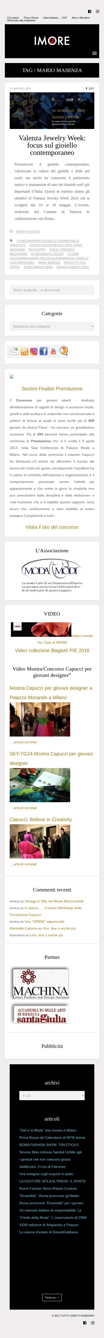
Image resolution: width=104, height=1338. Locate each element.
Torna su (50, 1297)
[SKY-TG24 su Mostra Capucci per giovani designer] (40, 801)
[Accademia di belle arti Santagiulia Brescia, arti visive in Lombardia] (40, 1024)
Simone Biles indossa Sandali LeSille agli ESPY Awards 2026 (50, 1153)
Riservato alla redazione (21, 20)
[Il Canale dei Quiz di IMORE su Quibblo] (63, 354)
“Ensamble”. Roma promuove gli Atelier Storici (49, 1197)
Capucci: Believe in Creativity (41, 819)
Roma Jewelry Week (38, 266)
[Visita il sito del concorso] (12, 377)
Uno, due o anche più (59, 928)
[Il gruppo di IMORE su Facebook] (43, 354)
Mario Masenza (49, 262)
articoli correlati (25, 742)
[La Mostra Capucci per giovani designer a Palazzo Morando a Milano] (40, 735)
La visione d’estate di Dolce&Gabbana (48, 1232)
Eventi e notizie (28, 231)
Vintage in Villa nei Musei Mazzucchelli (54, 901)
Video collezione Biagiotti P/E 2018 (52, 650)
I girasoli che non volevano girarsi (45, 1159)
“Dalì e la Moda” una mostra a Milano (47, 1130)
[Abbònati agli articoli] (24, 354)
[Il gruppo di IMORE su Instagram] (34, 354)
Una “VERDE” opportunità (44, 921)
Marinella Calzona (23, 928)
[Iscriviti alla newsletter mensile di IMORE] (14, 354)
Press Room (31, 17)
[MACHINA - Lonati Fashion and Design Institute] (40, 998)
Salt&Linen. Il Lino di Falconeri (42, 1167)
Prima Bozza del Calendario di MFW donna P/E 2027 (52, 1138)
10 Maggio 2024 (20, 88)
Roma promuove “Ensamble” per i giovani (51, 1203)
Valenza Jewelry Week (72, 266)
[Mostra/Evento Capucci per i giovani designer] (40, 857)
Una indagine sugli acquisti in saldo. (46, 1174)
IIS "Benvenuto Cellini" (47, 253)
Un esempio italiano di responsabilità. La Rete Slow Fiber (50, 1211)
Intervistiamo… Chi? (55, 17)
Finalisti (46, 388)
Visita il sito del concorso (52, 527)
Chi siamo (13, 17)
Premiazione (69, 388)
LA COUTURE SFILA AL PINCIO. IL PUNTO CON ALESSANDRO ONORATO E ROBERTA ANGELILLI (52, 1182)
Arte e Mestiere (81, 17)
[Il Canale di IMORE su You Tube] (53, 354)
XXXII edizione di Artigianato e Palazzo (49, 1225)
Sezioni (29, 388)
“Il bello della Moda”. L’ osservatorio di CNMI (53, 1217)
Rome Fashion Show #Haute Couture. (48, 1188)
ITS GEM (72, 253)
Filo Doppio (37, 249)
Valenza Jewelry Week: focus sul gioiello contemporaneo (52, 145)
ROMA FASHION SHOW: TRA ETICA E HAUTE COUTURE (49, 1146)
